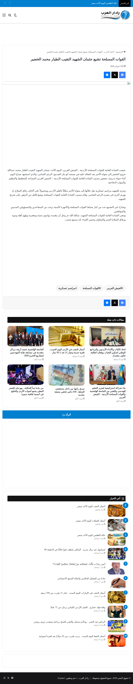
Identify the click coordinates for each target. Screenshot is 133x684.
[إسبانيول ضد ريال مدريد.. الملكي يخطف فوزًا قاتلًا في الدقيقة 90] (117, 554)
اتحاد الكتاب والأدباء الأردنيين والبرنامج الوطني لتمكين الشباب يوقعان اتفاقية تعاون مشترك (108, 352)
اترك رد (66, 414)
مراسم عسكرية (66, 288)
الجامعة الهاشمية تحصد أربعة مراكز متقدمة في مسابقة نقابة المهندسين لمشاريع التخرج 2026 (27, 352)
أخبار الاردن (109, 52)
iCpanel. (61, 678)
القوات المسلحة (91, 288)
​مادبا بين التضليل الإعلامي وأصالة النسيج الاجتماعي (81, 578)
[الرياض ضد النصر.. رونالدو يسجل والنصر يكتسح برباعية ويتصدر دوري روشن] (117, 626)
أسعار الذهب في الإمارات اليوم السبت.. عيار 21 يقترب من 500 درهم (73, 593)
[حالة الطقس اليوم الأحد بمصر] (117, 539)
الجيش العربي (114, 288)
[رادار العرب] (115, 15)
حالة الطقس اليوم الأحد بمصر (104, 3)
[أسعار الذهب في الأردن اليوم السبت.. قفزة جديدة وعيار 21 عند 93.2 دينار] (66, 336)
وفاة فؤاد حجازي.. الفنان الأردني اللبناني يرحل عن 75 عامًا (78, 607)
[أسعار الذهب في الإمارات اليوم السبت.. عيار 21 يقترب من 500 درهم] (117, 597)
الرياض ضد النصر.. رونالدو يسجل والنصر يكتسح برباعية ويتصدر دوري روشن (69, 622)
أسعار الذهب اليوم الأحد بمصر (91, 506)
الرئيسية (120, 52)
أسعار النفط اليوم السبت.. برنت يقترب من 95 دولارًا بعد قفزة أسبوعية (72, 636)
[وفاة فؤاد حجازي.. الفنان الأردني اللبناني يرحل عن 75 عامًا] (117, 612)
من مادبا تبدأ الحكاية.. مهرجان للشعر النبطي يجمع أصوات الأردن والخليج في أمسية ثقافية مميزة (26, 391)
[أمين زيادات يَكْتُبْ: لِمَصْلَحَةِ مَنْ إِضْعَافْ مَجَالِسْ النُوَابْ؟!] (117, 568)
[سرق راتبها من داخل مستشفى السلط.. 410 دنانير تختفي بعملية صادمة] (66, 375)
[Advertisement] (66, 33)
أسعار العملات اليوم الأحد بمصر (90, 521)
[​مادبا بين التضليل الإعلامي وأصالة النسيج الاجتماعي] (117, 583)
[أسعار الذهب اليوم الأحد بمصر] (117, 511)
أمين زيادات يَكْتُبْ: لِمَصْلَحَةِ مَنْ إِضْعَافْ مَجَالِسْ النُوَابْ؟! (79, 564)
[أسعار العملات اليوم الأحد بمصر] (117, 525)
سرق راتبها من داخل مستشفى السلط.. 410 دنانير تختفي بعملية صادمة (69, 391)
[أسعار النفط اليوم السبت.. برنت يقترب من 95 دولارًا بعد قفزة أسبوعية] (117, 641)
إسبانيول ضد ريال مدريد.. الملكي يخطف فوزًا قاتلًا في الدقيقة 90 (74, 549)
